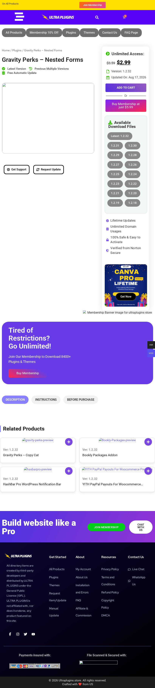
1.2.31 (115, 144)
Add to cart (126, 87)
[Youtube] (33, 634)
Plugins (71, 32)
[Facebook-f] (10, 634)
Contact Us (109, 32)
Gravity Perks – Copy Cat (21, 455)
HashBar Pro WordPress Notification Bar (32, 484)
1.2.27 (115, 163)
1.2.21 (115, 192)
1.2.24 (132, 173)
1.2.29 (115, 154)
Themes (89, 32)
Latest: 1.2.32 (119, 135)
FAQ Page (131, 32)
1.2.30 (132, 144)
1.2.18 (132, 202)
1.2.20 (132, 192)
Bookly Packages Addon (99, 455)
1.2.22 (132, 183)
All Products (14, 32)
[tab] (15, 400)
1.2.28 (132, 154)
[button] (97, 17)
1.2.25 (115, 173)
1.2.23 (115, 183)
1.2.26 (132, 163)
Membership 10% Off (44, 32)
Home (6, 50)
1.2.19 (115, 202)
